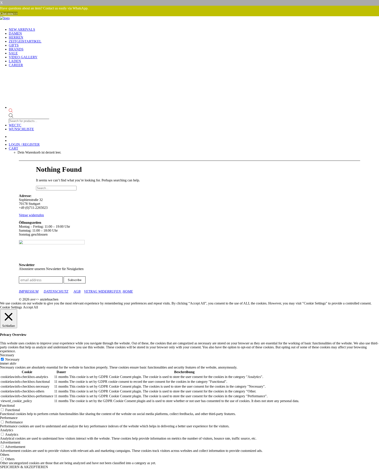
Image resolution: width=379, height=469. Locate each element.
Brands (16, 49)
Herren (16, 37)
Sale (13, 53)
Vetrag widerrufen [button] (31, 215)
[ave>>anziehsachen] (189, 20)
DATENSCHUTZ (56, 291)
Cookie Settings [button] (11, 307)
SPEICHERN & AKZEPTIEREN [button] (24, 467)
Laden (15, 61)
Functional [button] (7, 405)
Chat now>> (9, 13)
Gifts (14, 45)
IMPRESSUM (28, 291)
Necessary (12, 359)
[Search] (56, 188)
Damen (15, 33)
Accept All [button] (30, 307)
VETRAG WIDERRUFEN (103, 291)
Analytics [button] (6, 430)
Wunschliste (21, 129)
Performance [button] (9, 418)
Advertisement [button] (10, 442)
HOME (128, 291)
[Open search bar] (29, 111)
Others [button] (4, 454)
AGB (76, 291)
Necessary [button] (7, 355)
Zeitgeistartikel (25, 41)
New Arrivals (22, 29)
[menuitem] (194, 30)
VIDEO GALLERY (23, 57)
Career (16, 65)
